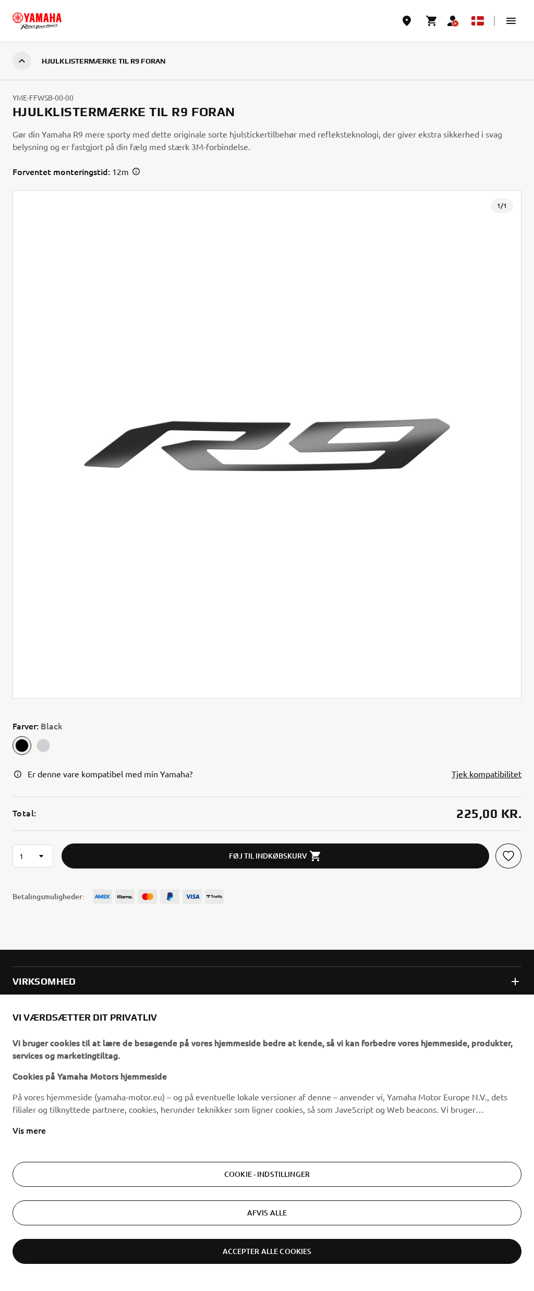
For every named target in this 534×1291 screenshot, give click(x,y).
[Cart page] (432, 21)
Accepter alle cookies (267, 1251)
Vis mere (29, 1130)
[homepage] (37, 20)
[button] (511, 20)
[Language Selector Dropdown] (477, 20)
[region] (267, 1143)
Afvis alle (267, 1213)
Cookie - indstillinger (267, 1174)
